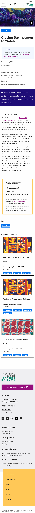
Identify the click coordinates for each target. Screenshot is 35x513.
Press (8, 494)
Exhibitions (6, 226)
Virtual (25, 355)
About (8, 484)
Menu (3, 3)
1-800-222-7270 (7, 412)
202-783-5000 (6, 410)
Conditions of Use (14, 511)
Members (26, 273)
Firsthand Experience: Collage (16, 299)
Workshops (7, 313)
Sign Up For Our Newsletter (16, 387)
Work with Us (10, 479)
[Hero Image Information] (31, 23)
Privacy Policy (5, 511)
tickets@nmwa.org (20, 201)
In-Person (17, 273)
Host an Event (10, 475)
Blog (7, 489)
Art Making (7, 310)
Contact (8, 499)
